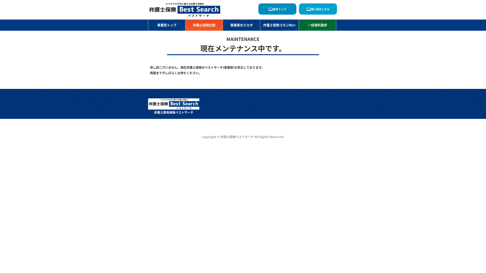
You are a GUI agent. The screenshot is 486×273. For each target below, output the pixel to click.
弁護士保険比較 (204, 25)
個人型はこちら (318, 9)
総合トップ (277, 9)
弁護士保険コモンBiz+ (279, 25)
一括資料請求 (317, 25)
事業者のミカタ (241, 25)
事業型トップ (167, 25)
